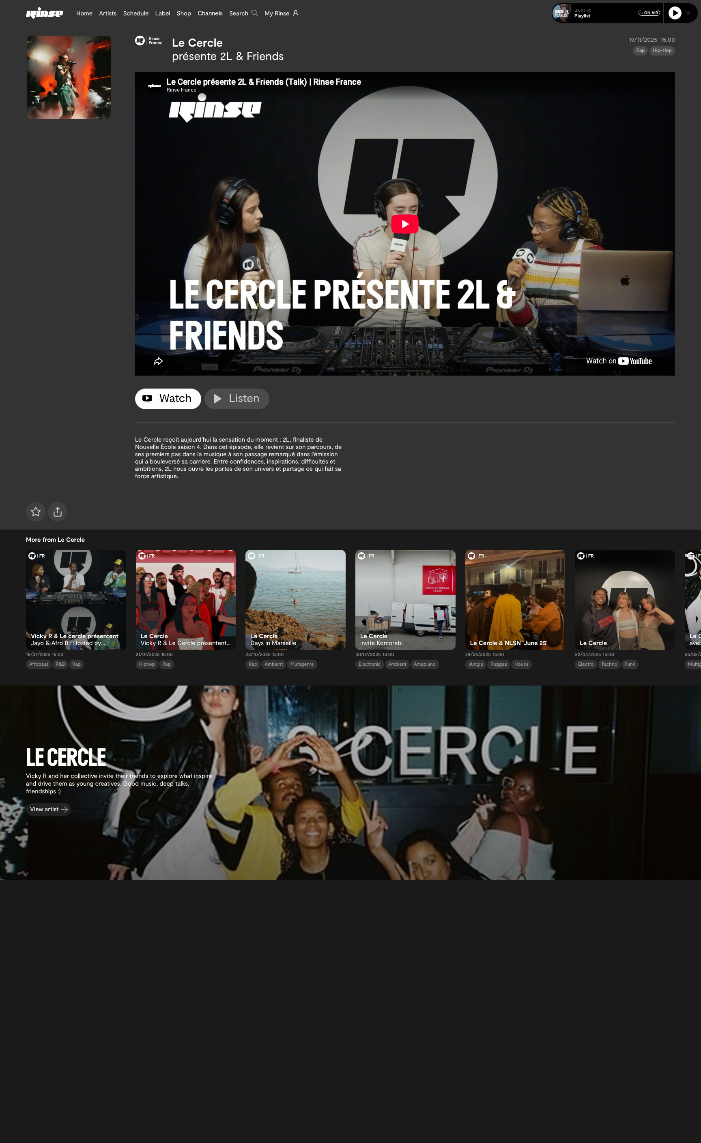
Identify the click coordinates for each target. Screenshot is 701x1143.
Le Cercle (197, 42)
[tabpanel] (405, 224)
